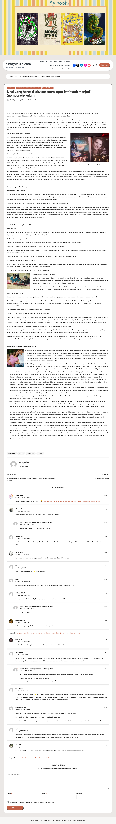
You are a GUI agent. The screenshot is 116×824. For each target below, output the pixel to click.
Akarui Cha (19, 745)
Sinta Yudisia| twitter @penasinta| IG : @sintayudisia (36, 522)
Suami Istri (40, 453)
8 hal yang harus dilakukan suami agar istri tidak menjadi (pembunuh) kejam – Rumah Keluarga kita (48, 633)
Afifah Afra (19, 495)
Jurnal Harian (20, 87)
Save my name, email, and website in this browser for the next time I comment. (32, 802)
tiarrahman (19, 552)
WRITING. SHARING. (47, 87)
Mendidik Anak (12, 453)
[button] (104, 65)
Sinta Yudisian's (20, 593)
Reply (105, 495)
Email (44, 793)
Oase (38, 87)
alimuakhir (18, 509)
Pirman (17, 566)
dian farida (19, 652)
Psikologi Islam (30, 453)
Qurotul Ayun (19, 536)
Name (9, 793)
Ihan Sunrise (19, 639)
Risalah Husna (19, 689)
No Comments (38, 100)
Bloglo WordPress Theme (76, 820)
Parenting (21, 453)
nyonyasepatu (20, 620)
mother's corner (30, 87)
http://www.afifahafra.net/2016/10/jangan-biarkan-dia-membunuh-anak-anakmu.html (71, 501)
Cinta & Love (11, 87)
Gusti (17, 579)
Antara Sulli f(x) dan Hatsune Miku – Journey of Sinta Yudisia (35, 758)
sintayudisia (24, 462)
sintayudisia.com (18, 64)
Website (79, 793)
